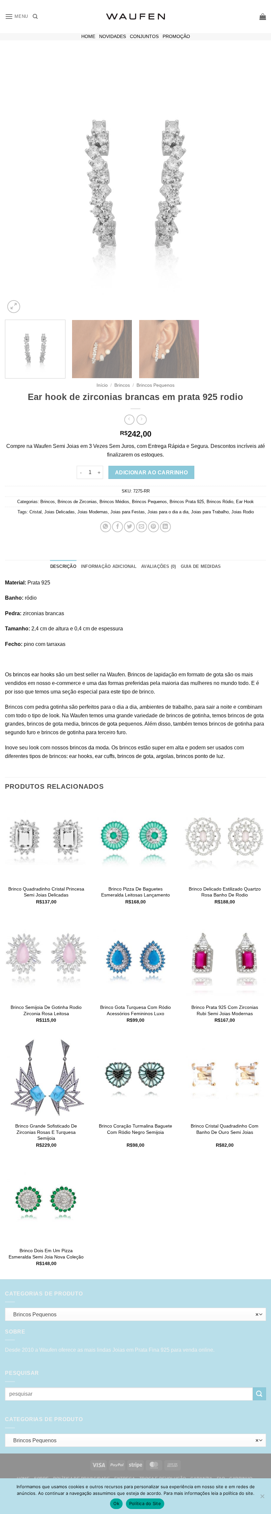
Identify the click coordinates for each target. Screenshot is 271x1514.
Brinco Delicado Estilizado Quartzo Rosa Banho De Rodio (225, 892)
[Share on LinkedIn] (165, 526)
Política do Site (145, 1503)
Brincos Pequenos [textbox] (133, 1314)
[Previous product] (141, 420)
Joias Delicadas (59, 511)
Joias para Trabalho (210, 511)
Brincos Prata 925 (187, 501)
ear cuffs (105, 756)
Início (102, 385)
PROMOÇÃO (176, 36)
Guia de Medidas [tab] (201, 566)
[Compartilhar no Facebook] (117, 526)
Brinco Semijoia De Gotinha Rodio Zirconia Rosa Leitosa (46, 1010)
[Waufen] (135, 17)
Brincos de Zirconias (77, 501)
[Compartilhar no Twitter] (129, 526)
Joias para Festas (127, 511)
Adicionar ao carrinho (151, 472)
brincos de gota (99, 724)
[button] (16, 16)
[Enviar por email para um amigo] (141, 526)
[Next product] (129, 420)
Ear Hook (245, 501)
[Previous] (18, 184)
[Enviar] (259, 1393)
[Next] (252, 184)
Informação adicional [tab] (108, 566)
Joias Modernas (92, 511)
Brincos (122, 385)
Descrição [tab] (63, 566)
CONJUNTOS (144, 36)
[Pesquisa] (35, 16)
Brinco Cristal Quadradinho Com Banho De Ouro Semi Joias (224, 1129)
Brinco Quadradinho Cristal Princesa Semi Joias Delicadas (46, 892)
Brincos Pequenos (155, 385)
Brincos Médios (114, 501)
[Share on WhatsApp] (105, 526)
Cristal (35, 511)
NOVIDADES (112, 36)
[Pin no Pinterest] (153, 526)
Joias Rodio (242, 511)
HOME (88, 36)
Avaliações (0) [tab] (158, 566)
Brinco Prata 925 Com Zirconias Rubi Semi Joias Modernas (224, 1010)
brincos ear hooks (34, 674)
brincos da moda (89, 747)
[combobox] (135, 1314)
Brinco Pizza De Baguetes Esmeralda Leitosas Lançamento (135, 892)
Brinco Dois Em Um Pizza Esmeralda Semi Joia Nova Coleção (46, 1253)
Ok (116, 1503)
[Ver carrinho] (262, 16)
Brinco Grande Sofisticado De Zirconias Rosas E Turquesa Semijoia (46, 1132)
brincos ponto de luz (199, 756)
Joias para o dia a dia (167, 511)
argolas (165, 756)
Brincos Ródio (220, 501)
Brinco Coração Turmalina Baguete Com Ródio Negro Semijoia (135, 1129)
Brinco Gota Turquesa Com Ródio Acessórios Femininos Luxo (135, 1010)
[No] (262, 1498)
